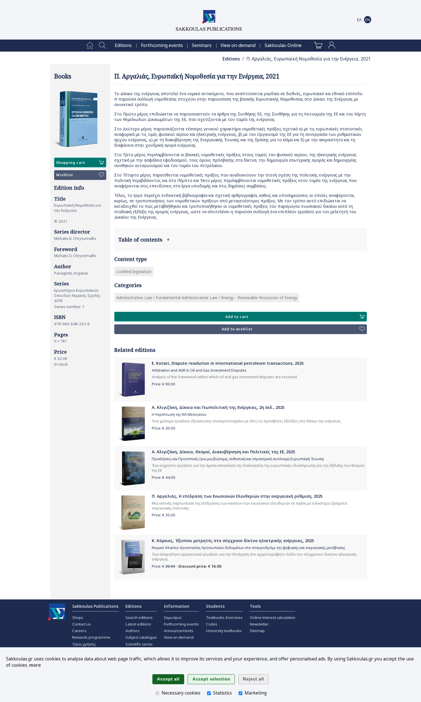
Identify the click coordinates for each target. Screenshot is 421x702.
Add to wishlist (237, 329)
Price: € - (186, 566)
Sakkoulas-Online (283, 45)
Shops (77, 617)
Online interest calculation (272, 617)
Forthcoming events (162, 45)
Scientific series (139, 644)
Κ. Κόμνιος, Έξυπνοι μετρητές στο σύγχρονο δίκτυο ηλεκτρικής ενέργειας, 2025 (233, 540)
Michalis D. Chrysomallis (75, 238)
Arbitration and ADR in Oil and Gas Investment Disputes (199, 370)
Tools (255, 606)
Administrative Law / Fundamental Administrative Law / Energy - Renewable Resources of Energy (206, 297)
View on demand (179, 637)
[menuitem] (89, 45)
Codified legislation (134, 271)
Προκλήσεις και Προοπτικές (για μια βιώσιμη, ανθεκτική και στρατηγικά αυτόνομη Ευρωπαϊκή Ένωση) (238, 458)
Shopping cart (70, 162)
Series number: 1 (69, 306)
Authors (132, 630)
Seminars (202, 45)
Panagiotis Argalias (71, 273)
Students (215, 606)
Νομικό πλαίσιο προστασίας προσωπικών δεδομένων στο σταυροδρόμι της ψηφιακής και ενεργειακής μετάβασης (248, 547)
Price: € (163, 384)
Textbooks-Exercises (224, 617)
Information (176, 606)
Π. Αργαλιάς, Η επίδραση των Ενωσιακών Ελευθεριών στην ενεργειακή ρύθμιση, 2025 (237, 496)
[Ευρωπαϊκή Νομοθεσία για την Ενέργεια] (80, 119)
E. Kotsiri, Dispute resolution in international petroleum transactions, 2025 (228, 363)
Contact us (81, 624)
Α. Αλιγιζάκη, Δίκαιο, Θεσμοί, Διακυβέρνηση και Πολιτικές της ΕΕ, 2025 (223, 451)
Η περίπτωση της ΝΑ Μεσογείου (179, 414)
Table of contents (144, 239)
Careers (79, 630)
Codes (211, 624)
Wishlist (64, 174)
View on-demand (238, 45)
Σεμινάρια (172, 617)
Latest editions (138, 624)
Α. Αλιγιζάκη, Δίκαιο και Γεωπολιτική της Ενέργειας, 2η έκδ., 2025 (218, 407)
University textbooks (224, 630)
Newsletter (259, 624)
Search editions (139, 617)
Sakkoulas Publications (95, 606)
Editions (123, 45)
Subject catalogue (141, 637)
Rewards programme (91, 637)
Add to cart (236, 316)
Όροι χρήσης (84, 644)
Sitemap (257, 630)
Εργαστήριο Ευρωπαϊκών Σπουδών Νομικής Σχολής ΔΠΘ (77, 295)
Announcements (178, 630)
